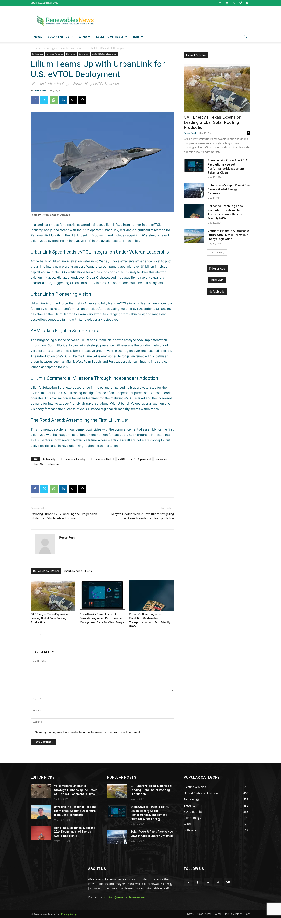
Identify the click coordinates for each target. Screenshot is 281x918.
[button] (245, 37)
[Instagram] (227, 3)
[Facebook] (220, 3)
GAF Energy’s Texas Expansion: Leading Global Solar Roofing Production (49, 618)
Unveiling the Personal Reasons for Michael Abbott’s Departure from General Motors (75, 810)
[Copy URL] (82, 100)
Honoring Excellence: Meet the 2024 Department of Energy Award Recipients (74, 831)
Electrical (70, 53)
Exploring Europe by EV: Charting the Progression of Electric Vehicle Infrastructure (64, 516)
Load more (215, 252)
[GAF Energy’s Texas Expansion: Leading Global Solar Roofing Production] (53, 595)
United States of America (104, 53)
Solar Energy (58, 37)
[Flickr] (208, 882)
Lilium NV (38, 463)
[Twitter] (234, 3)
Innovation (161, 459)
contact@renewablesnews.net (125, 897)
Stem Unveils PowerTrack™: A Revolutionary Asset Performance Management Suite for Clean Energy (102, 618)
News (38, 37)
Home (34, 48)
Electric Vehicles (110, 37)
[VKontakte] (228, 882)
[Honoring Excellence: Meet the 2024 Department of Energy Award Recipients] (41, 833)
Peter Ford (40, 90)
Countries (83, 53)
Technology (48, 48)
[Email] (73, 100)
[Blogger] (188, 882)
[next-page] (39, 634)
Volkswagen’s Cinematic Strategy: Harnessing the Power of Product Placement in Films (75, 789)
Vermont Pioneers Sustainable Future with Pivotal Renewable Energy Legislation (228, 235)
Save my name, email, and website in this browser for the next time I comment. (88, 732)
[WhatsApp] (54, 100)
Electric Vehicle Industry (72, 459)
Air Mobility (49, 459)
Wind (83, 37)
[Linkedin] (63, 100)
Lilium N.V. (111, 225)
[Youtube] (247, 3)
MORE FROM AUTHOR (78, 571)
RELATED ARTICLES (46, 571)
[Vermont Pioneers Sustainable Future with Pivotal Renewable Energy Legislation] (194, 236)
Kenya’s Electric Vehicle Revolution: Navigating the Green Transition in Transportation (142, 516)
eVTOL (121, 459)
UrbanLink (110, 230)
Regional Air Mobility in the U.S (53, 235)
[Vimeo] (240, 3)
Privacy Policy (69, 914)
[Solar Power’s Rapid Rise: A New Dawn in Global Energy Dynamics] (194, 190)
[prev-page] (33, 634)
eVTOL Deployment (140, 459)
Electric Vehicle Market (102, 459)
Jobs (136, 37)
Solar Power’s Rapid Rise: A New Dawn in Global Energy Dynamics (229, 189)
